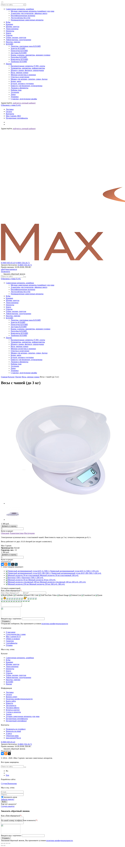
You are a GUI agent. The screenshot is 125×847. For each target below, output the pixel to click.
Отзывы (9, 645)
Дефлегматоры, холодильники (18, 40)
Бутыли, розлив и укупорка (22, 83)
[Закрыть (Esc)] (2, 843)
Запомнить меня (10, 797)
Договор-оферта (12, 708)
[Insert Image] (63, 595)
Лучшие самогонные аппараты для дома (22, 716)
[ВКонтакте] (2, 564)
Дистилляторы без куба (20, 18)
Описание (5, 533)
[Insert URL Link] (31, 595)
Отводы (9, 35)
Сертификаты (11, 643)
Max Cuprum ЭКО (13, 116)
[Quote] (99, 595)
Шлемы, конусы (12, 26)
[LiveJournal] (16, 564)
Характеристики (17, 533)
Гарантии (10, 641)
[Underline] (18, 595)
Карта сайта (11, 701)
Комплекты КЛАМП (19, 59)
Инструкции (29, 533)
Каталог (11, 377)
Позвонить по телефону (16, 729)
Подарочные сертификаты (17, 118)
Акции (9, 714)
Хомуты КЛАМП (18, 48)
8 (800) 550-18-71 (23, 263)
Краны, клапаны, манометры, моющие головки (30, 55)
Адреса (9, 733)
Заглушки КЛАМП (19, 53)
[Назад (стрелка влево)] (2, 845)
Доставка (10, 109)
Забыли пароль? (7, 799)
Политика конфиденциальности (19, 699)
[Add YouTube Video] (48, 595)
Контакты (10, 114)
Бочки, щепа (16, 81)
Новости (9, 703)
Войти (4, 802)
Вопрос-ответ (11, 697)
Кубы (8, 22)
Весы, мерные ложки (19, 72)
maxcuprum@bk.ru (13, 738)
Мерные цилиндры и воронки (23, 75)
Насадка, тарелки (13, 42)
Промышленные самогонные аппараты (27, 20)
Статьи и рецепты (13, 712)
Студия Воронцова (9, 783)
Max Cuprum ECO (13, 636)
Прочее (9, 64)
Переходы (10, 31)
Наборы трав (16, 90)
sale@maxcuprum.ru (9, 269)
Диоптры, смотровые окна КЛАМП (26, 46)
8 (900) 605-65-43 (8, 263)
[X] (12, 564)
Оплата (9, 111)
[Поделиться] (4, 843)
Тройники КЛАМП (19, 62)
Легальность (11, 705)
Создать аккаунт (8, 806)
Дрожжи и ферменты (19, 88)
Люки (13, 94)
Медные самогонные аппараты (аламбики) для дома (32, 11)
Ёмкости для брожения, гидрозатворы (26, 86)
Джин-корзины (12, 29)
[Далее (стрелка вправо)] (4, 845)
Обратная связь (12, 736)
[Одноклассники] (5, 564)
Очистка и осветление (20, 77)
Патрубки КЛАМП (19, 57)
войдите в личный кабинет (24, 103)
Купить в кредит (13, 710)
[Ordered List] (75, 595)
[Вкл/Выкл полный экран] (7, 843)
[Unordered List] (88, 595)
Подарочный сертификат (16, 721)
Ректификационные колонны (23, 15)
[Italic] (10, 595)
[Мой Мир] (9, 564)
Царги (8, 33)
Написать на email (13, 731)
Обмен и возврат (13, 639)
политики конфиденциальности (54, 624)
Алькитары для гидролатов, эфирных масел (29, 13)
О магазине (10, 632)
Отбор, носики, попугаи (16, 37)
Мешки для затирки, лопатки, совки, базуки (29, 79)
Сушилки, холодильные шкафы (24, 99)
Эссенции (15, 92)
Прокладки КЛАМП (19, 51)
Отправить (6, 621)
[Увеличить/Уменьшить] (9, 843)
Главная (4, 377)
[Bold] (4, 595)
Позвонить (5, 271)
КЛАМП (9, 44)
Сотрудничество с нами (16, 634)
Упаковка (15, 97)
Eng (7, 775)
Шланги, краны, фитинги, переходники (27, 70)
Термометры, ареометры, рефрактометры (28, 68)
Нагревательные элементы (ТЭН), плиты (28, 66)
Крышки (9, 24)
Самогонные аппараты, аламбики (20, 9)
